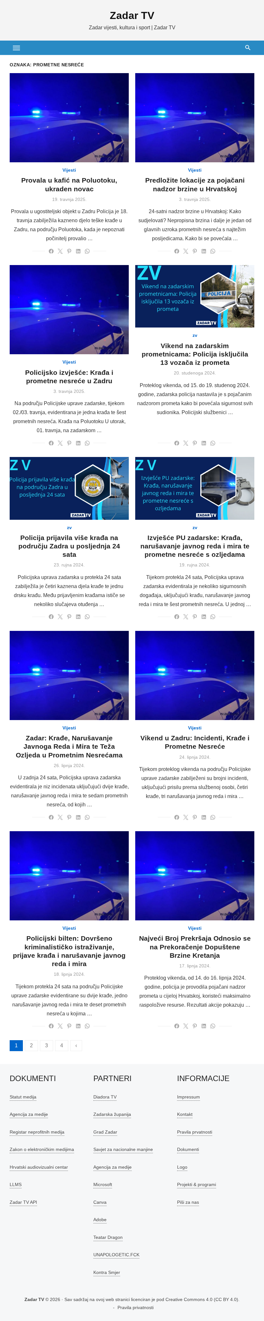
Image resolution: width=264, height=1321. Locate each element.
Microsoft (102, 1184)
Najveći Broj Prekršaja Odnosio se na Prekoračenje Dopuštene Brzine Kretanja (195, 947)
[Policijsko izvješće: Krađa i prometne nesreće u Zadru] (69, 309)
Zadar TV (132, 15)
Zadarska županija (112, 1114)
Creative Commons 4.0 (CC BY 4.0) (201, 1299)
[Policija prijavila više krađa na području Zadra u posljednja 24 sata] (69, 488)
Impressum (188, 1096)
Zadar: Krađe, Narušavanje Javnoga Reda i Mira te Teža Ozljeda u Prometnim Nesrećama (69, 746)
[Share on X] (60, 251)
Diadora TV (105, 1096)
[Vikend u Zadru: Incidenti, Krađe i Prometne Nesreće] (194, 675)
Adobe (100, 1219)
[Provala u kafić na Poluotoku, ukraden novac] (69, 117)
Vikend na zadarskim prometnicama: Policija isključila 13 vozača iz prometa (195, 354)
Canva (100, 1202)
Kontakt (185, 1114)
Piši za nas (188, 1202)
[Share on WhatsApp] (87, 251)
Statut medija (23, 1096)
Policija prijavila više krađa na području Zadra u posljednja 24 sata (69, 546)
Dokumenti (188, 1149)
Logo (182, 1167)
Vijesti (69, 170)
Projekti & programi (196, 1184)
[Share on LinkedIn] (78, 251)
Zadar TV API (23, 1202)
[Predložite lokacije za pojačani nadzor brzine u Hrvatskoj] (194, 117)
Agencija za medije (29, 1114)
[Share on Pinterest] (69, 251)
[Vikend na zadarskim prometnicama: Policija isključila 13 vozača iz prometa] (194, 296)
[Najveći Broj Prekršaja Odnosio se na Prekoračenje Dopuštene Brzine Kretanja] (194, 875)
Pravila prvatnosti (194, 1132)
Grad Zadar (105, 1132)
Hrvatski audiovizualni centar (39, 1167)
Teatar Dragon (108, 1237)
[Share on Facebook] (51, 251)
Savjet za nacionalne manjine (123, 1149)
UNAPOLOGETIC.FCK (116, 1254)
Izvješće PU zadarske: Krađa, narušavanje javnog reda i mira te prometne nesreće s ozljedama (195, 546)
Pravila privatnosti (136, 1307)
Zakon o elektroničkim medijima (42, 1149)
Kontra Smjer (106, 1272)
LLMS (16, 1184)
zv (195, 335)
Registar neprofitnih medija (37, 1132)
